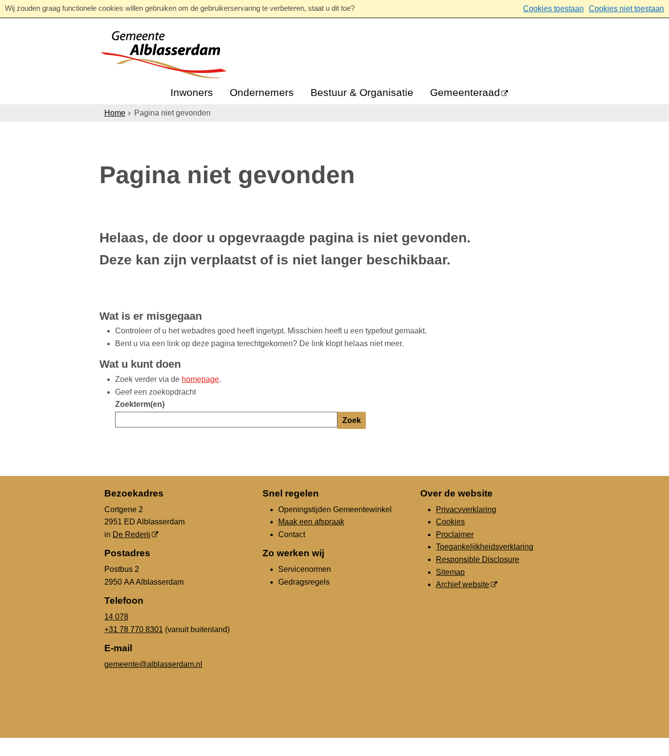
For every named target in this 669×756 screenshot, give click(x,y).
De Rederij (131, 534)
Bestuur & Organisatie (362, 92)
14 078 (116, 617)
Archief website (462, 584)
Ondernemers (262, 92)
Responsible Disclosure (477, 559)
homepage (200, 379)
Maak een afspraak (311, 522)
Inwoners (191, 92)
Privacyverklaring (466, 509)
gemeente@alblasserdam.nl (153, 664)
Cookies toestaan (553, 8)
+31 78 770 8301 (133, 629)
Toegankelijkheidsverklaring (484, 547)
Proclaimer (455, 534)
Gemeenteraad (465, 92)
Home (114, 113)
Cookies (450, 522)
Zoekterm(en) (140, 404)
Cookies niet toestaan (626, 8)
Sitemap (450, 572)
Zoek (351, 420)
